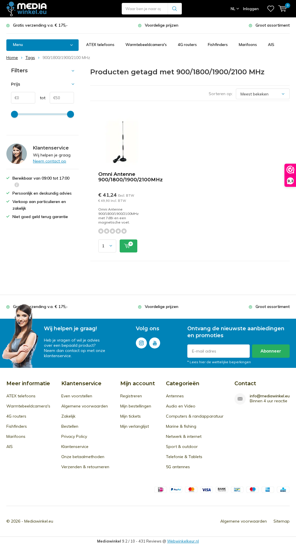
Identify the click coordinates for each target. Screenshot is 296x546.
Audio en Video (180, 406)
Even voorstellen (76, 396)
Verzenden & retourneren (85, 466)
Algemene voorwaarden (84, 406)
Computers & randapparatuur (194, 416)
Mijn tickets (130, 416)
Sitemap (281, 521)
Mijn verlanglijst (134, 426)
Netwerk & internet (183, 436)
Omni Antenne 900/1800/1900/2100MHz (130, 176)
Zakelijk (68, 416)
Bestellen (69, 426)
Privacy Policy (74, 436)
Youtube (154, 342)
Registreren (131, 396)
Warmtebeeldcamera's (146, 44)
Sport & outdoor (182, 446)
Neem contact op (49, 161)
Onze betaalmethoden (82, 456)
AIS (271, 44)
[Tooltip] (16, 185)
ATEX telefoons (100, 44)
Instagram (141, 342)
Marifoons (248, 44)
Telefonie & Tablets (184, 456)
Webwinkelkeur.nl (183, 541)
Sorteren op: (221, 93)
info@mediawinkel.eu (270, 396)
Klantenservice (74, 446)
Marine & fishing (181, 426)
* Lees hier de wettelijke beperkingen (219, 362)
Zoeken (175, 8)
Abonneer (270, 351)
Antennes (175, 396)
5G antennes (178, 466)
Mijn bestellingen (135, 406)
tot (40, 97)
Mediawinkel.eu (38, 521)
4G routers (187, 44)
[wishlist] (270, 8)
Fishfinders (218, 44)
